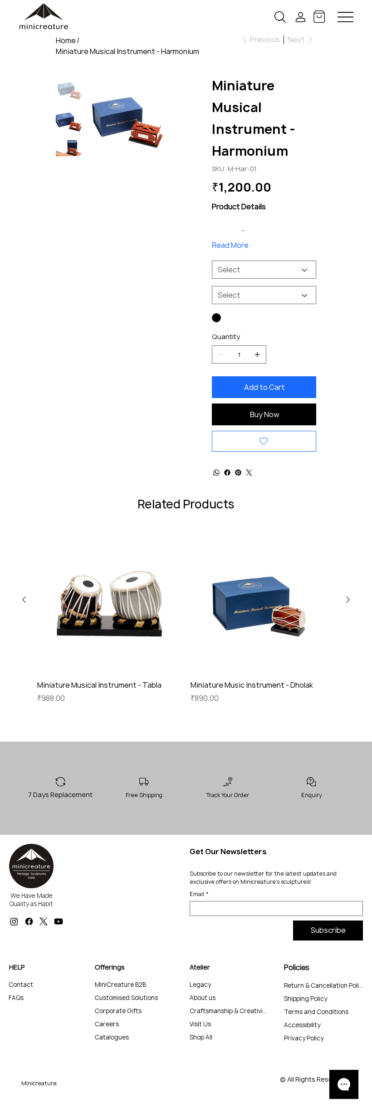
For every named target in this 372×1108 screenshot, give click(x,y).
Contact (21, 984)
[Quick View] (109, 600)
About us (202, 998)
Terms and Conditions (316, 1012)
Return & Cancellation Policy (324, 985)
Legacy (200, 984)
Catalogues (112, 1037)
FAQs (16, 998)
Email (199, 894)
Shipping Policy (305, 999)
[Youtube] (59, 921)
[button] (280, 17)
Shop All (201, 1037)
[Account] (300, 17)
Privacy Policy (303, 1038)
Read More (230, 245)
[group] (186, 621)
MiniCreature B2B (120, 984)
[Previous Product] (24, 599)
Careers (107, 1024)
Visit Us (200, 1024)
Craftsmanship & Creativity (229, 1011)
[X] (44, 921)
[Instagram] (14, 921)
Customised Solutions (126, 998)
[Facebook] (29, 921)
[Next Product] (348, 599)
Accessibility (302, 1025)
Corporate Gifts (118, 1011)
